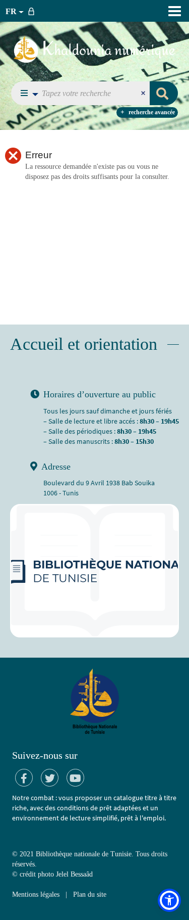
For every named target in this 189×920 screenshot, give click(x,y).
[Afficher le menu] (174, 11)
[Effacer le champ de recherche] (144, 93)
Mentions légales (35, 894)
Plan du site (89, 894)
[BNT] (94, 49)
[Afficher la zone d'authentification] (33, 11)
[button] (26, 93)
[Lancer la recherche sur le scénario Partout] (164, 93)
